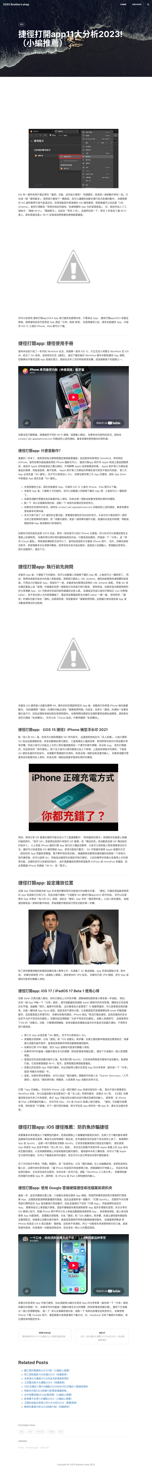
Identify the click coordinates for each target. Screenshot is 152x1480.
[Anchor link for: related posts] (14, 1362)
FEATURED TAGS (26, 1425)
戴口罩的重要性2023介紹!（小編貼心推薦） (47, 1370)
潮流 (22, 24)
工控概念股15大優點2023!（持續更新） (45, 1382)
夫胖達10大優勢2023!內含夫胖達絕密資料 (46, 1378)
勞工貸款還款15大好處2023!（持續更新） (46, 1374)
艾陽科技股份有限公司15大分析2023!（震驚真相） (51, 1402)
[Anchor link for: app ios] (14, 1126)
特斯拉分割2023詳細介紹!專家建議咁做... (46, 1390)
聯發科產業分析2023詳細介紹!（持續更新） (47, 1406)
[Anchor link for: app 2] (14, 566)
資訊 (30, 1432)
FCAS (21, 1447)
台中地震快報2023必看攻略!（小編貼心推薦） (48, 1394)
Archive (136, 4)
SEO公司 (44, 1447)
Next (102, 1336)
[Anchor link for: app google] (15, 1188)
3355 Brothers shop (16, 4)
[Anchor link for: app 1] (15, 450)
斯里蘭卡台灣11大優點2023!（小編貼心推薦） (48, 1398)
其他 (60, 1432)
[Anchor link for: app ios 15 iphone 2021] (15, 729)
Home (123, 4)
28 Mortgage (32, 1447)
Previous (44, 1335)
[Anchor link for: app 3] (14, 882)
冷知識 (51, 1432)
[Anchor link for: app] (14, 343)
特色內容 (40, 1432)
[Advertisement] (76, 100)
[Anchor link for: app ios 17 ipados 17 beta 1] (15, 991)
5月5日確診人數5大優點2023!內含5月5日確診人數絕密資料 (56, 1386)
